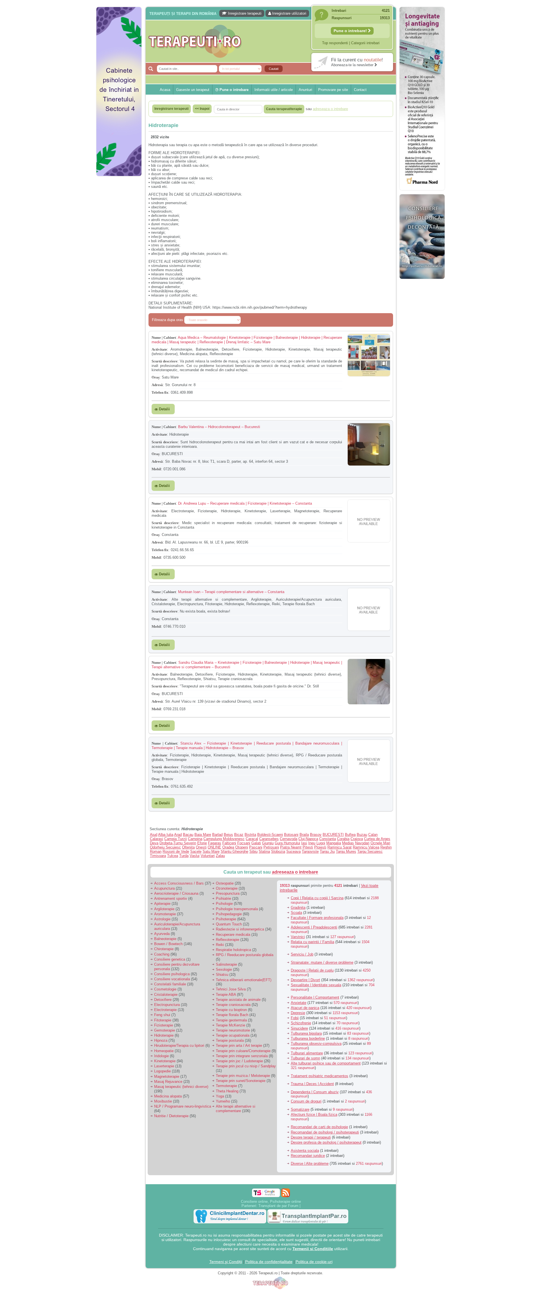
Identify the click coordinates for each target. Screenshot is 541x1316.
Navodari (362, 843)
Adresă (157, 385)
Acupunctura (164, 888)
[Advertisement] (118, 264)
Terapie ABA (226, 994)
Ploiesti (320, 847)
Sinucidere (299, 1028)
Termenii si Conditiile (312, 1248)
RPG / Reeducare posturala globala (244, 955)
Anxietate (298, 1003)
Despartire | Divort (305, 980)
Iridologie (161, 1056)
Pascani (255, 847)
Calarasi (156, 839)
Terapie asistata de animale (238, 999)
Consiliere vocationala (172, 979)
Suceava (293, 851)
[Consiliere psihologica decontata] (422, 282)
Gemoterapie (164, 1030)
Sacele (195, 851)
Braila (304, 834)
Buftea (350, 834)
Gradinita (298, 907)
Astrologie (162, 919)
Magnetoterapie (166, 1076)
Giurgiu (268, 843)
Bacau (188, 834)
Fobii (295, 1018)
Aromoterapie (165, 914)
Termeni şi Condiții (225, 1261)
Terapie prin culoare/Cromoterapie (243, 1051)
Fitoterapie (162, 1020)
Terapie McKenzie (230, 1025)
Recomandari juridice (308, 1156)
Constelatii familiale (170, 984)
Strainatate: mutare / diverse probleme (322, 962)
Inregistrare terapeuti (244, 13)
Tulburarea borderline (308, 1038)
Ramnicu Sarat (339, 847)
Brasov (316, 834)
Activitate (159, 349)
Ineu (311, 843)
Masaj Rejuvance (168, 1081)
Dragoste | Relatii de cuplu (312, 970)
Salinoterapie (226, 964)
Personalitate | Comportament (315, 997)
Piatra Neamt (290, 847)
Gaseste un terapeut (192, 90)
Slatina (264, 851)
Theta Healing (227, 1091)
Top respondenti (335, 43)
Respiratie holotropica (233, 950)
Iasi (304, 843)
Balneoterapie (165, 939)
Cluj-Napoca (308, 839)
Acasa (165, 90)
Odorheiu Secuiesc (165, 847)
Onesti (201, 847)
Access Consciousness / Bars (179, 883)
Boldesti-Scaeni (270, 834)
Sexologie (224, 969)
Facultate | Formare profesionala (317, 918)
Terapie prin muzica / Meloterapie (243, 1076)
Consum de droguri (306, 1101)
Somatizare (300, 1109)
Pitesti (308, 847)
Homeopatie (164, 1051)
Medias (348, 843)
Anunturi (305, 90)
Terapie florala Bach (232, 1015)
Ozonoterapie (227, 888)
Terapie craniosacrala (233, 1005)
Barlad (217, 834)
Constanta (327, 839)
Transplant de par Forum (278, 1206)
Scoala (296, 912)
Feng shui (162, 1015)
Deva (154, 843)
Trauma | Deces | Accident (312, 1084)
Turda (184, 856)
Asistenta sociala (305, 1150)
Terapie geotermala (231, 1020)
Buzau (362, 834)
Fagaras (214, 843)
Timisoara (158, 856)
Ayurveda (162, 934)
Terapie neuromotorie (233, 1030)
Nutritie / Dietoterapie (171, 1116)
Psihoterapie (226, 919)
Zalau (220, 856)
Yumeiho (223, 1101)
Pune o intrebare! (351, 30)
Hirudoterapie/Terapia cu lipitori (179, 1045)
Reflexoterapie (227, 940)
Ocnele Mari (380, 843)
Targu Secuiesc (370, 851)
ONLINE (214, 847)
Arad (178, 834)
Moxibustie (163, 1101)
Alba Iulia (165, 834)
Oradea (228, 847)
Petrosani (271, 847)
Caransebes (269, 839)
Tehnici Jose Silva (231, 989)
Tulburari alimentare (307, 1053)
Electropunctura (167, 1005)
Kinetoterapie (165, 1061)
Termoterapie (226, 1086)
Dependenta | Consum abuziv (315, 1092)
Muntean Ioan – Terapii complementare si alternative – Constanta (231, 592)
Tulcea (172, 856)
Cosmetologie (165, 989)
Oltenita (188, 847)
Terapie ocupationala (232, 1035)
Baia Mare (202, 834)
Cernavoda (288, 839)
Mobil (156, 469)
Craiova (357, 839)
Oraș (155, 377)
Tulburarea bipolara (306, 1033)
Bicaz (238, 834)
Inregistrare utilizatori (288, 13)
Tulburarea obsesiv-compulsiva (316, 1043)
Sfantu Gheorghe (234, 851)
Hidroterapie (164, 1035)
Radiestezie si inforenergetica (240, 929)
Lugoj (320, 843)
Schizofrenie (301, 1023)
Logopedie (162, 1071)
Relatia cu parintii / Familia (312, 942)
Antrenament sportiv (170, 898)
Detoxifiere (163, 999)
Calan (373, 834)
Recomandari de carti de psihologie (319, 1127)
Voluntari (208, 856)
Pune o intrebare (233, 90)
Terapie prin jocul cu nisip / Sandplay (246, 1066)
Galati (256, 843)
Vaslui (194, 856)
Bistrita (250, 834)
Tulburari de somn (305, 1058)
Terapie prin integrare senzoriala (242, 1056)
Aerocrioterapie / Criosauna (176, 893)
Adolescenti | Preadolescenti (314, 927)
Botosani (291, 834)
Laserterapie (164, 1066)
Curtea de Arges (377, 839)
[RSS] (285, 1192)
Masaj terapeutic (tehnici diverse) (181, 1087)
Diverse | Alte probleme (310, 1163)
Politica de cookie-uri (314, 1261)
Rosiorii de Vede (176, 851)
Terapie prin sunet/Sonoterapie (240, 1081)
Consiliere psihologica (172, 974)
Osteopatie (225, 883)
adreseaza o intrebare (295, 872)
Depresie (298, 1013)
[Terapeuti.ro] (272, 41)
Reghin (386, 847)
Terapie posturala (230, 1040)
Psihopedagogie (229, 914)
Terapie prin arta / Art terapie (239, 1045)
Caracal (252, 839)
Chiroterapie (164, 949)
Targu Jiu (327, 851)
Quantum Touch (229, 924)
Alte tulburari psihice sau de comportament (326, 1063)
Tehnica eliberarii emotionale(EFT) (243, 980)
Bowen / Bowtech (168, 944)
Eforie (202, 843)
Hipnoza (160, 1040)
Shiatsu (222, 974)
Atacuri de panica (305, 1008)
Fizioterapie (163, 1025)
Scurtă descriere (165, 361)
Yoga (220, 1096)
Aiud (153, 834)
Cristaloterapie (166, 994)
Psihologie (224, 903)
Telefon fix (160, 392)
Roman (155, 851)
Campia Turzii (175, 839)
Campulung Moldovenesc (224, 839)
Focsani (243, 843)
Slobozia (278, 851)
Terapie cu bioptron (231, 1010)
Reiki (220, 945)
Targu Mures (346, 851)
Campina (195, 839)
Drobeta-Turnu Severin (177, 843)
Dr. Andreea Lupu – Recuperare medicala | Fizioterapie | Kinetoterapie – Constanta (245, 503)
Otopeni (241, 847)
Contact (360, 90)
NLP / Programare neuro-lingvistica (182, 1106)
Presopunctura (228, 893)
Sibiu (253, 851)
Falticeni (229, 843)
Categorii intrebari (365, 43)
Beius (228, 834)
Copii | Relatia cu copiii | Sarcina (317, 898)
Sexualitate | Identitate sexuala (316, 985)
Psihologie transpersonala (237, 909)
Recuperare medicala (233, 934)
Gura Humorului (287, 843)
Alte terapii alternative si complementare (235, 1108)
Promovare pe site (333, 90)
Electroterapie (165, 1010)
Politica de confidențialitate (268, 1261)
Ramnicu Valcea (366, 847)
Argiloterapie (164, 909)
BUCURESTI (333, 834)
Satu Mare (211, 851)
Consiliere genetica (169, 959)
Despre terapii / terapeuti (311, 1137)
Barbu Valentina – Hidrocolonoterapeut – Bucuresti (219, 427)
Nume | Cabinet (164, 337)
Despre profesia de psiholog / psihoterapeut (326, 1142)
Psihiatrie (223, 898)
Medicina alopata (168, 1096)
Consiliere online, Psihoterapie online (271, 1201)
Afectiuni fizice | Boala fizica (314, 1114)
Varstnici (298, 937)
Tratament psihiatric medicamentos (319, 1076)
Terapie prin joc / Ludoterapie (239, 1061)
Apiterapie (162, 903)
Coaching (161, 954)
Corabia (343, 839)
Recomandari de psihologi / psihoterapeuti (325, 1132)
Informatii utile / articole (273, 90)
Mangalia (333, 843)
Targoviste (310, 851)
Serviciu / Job (302, 954)
